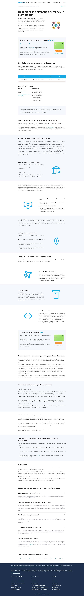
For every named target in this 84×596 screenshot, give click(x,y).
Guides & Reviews (35, 576)
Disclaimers (64, 6)
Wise (41, 332)
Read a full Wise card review (58, 53)
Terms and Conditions (56, 585)
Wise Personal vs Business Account (38, 585)
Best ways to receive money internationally (40, 587)
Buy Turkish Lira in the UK (16, 589)
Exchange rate (54, 2)
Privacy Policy (55, 587)
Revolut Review (35, 583)
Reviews (39, 2)
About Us (54, 576)
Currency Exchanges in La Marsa (42, 558)
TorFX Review (34, 581)
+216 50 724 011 (23, 91)
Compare (48, 2)
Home (19, 6)
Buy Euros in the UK (14, 585)
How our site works (56, 589)
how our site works (16, 573)
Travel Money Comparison (16, 587)
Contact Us (54, 578)
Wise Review (34, 578)
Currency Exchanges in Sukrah (57, 558)
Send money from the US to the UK (17, 581)
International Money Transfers (17, 576)
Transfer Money (33, 2)
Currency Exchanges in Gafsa (25, 558)
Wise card (51, 40)
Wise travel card (31, 47)
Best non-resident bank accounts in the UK (40, 589)
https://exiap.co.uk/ (20, 565)
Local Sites (54, 581)
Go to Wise (59, 50)
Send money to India (15, 578)
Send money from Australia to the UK (18, 583)
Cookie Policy (55, 583)
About (60, 2)
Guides (44, 2)
